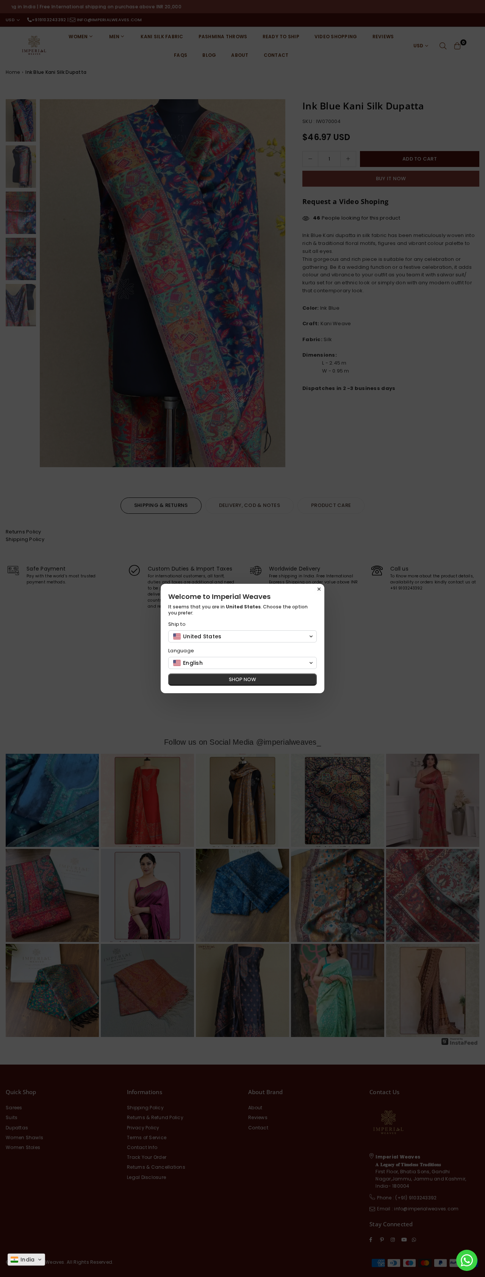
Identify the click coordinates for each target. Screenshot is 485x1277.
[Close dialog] (319, 589)
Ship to (177, 624)
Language (181, 650)
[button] (26, 1260)
